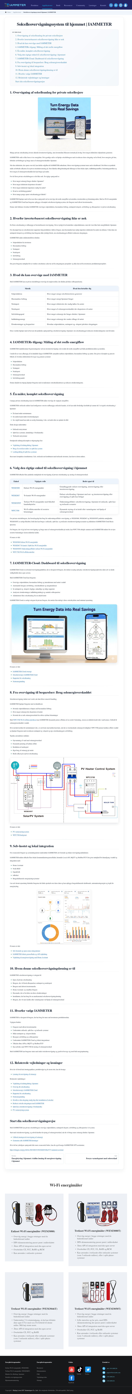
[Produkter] (34, 9)
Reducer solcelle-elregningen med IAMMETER (28, 1103)
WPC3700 (15, 510)
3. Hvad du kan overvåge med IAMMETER (33, 43)
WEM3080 (15, 488)
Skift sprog (70, 1390)
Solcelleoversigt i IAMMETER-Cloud (25, 675)
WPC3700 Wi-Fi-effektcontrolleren (24, 720)
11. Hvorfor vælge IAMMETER (28, 73)
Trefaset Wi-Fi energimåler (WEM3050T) (98, 1309)
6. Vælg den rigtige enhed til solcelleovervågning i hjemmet (40, 54)
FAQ (38, 1374)
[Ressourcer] (68, 9)
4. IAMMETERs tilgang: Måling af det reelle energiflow (39, 47)
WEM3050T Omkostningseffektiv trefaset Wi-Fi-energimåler (33, 549)
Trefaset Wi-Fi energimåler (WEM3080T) (98, 1231)
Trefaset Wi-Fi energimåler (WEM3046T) (34, 1309)
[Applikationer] (47, 9)
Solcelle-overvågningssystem (13, 1377)
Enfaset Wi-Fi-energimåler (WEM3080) (17, 1368)
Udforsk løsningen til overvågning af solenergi (28, 1137)
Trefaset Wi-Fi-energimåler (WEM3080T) (17, 1371)
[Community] (80, 9)
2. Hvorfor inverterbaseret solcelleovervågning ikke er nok (39, 39)
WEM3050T (16, 503)
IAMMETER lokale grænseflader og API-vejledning (30, 954)
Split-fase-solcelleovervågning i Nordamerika (27, 1107)
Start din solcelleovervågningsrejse (30, 81)
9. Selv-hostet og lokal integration (29, 66)
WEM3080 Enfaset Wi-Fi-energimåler (25, 542)
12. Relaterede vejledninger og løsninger (32, 77)
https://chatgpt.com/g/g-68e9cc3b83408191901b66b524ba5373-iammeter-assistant (36, 1150)
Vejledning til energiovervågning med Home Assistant (30, 957)
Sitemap (39, 1380)
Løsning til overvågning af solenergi (24, 1074)
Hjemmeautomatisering (12, 1380)
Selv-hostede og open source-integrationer (26, 951)
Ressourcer (40, 1368)
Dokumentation (41, 1371)
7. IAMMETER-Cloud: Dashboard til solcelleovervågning (39, 58)
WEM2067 (15, 495)
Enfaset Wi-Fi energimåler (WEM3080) (33, 1231)
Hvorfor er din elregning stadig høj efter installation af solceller (33, 1100)
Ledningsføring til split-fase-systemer (25, 452)
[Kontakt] (103, 9)
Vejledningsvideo (42, 1377)
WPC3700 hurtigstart (20, 835)
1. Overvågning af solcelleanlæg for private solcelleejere (39, 35)
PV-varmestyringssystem (21, 832)
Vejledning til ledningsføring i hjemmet (25, 445)
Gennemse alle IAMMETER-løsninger (25, 1140)
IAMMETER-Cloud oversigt (22, 671)
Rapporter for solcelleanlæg (22, 678)
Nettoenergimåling (19, 681)
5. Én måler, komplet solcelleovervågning (32, 50)
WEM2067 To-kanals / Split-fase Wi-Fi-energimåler (30, 545)
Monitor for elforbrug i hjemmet (14, 1374)
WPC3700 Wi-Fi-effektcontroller (23, 552)
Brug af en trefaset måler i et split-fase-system (27, 448)
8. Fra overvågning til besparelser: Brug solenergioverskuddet (41, 62)
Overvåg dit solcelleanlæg (21, 1087)
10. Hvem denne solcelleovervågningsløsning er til (36, 70)
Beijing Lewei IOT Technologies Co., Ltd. (25, 1390)
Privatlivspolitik (61, 1390)
